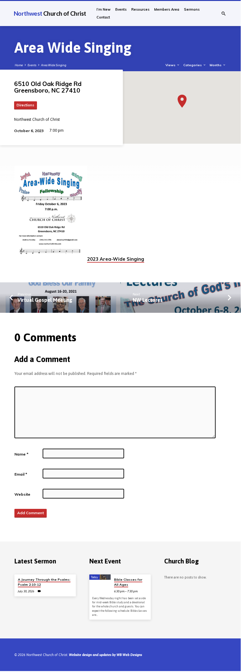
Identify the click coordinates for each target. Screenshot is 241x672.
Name (21, 454)
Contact (103, 17)
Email (20, 474)
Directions (25, 105)
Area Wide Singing (53, 65)
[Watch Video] (39, 591)
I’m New (104, 9)
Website (22, 494)
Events (121, 9)
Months (216, 65)
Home (19, 65)
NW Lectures (148, 300)
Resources (140, 9)
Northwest (50, 13)
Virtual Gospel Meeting (45, 300)
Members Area (166, 9)
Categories (193, 65)
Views (170, 65)
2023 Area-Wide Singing (115, 259)
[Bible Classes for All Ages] (100, 577)
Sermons (192, 9)
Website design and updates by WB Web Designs (105, 655)
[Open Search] (223, 14)
